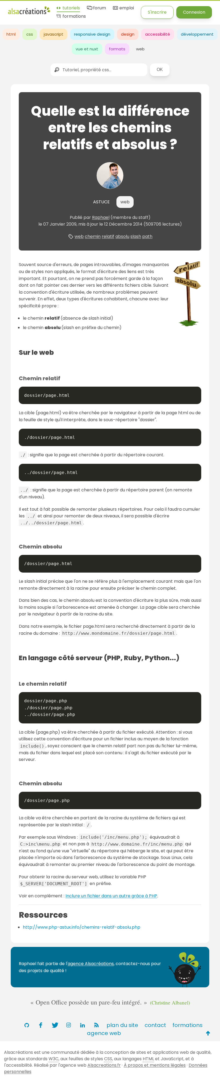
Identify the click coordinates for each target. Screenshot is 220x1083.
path (147, 236)
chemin (93, 236)
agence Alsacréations (91, 964)
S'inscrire (157, 12)
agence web (104, 1033)
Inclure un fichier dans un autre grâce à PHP (111, 896)
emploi (126, 8)
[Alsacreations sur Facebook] (40, 1025)
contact (155, 1025)
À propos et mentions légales (155, 1065)
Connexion (194, 12)
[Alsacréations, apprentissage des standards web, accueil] (29, 13)
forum (99, 8)
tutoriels (70, 8)
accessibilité (157, 34)
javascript (53, 34)
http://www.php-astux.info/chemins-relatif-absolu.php (81, 927)
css (29, 34)
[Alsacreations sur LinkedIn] (82, 1025)
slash (135, 236)
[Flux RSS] (96, 1025)
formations (73, 16)
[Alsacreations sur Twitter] (54, 1025)
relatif (108, 236)
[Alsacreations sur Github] (26, 1025)
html (11, 34)
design (127, 34)
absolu (122, 236)
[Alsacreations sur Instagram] (68, 1025)
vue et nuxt (87, 49)
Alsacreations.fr (104, 1065)
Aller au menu (22, 9)
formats (117, 49)
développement (197, 34)
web (140, 49)
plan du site (122, 1025)
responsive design (92, 34)
